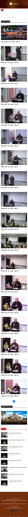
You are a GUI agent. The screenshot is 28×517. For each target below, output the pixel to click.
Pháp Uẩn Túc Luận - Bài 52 (9, 187)
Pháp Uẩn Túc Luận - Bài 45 (9, 333)
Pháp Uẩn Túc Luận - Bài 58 (9, 62)
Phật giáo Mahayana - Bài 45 (15, 481)
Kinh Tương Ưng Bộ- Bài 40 (15, 433)
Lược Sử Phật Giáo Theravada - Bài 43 (17, 467)
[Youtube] (15, 511)
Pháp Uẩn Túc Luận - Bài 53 (9, 166)
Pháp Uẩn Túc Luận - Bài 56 (9, 104)
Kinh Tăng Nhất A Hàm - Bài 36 (16, 446)
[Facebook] (13, 511)
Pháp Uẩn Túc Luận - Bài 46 (9, 312)
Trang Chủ (3, 17)
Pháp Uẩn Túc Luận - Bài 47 (9, 291)
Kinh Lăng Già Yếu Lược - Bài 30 (16, 474)
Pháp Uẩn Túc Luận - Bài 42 (9, 396)
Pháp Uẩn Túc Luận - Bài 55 (9, 125)
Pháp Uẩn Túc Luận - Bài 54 (9, 146)
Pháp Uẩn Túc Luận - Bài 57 (9, 83)
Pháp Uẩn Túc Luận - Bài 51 (9, 208)
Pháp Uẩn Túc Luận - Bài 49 (9, 250)
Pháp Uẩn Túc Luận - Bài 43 (9, 375)
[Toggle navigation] (2, 10)
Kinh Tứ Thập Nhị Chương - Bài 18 (17, 440)
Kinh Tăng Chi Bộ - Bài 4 (14, 453)
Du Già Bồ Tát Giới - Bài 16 (15, 460)
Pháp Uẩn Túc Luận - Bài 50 (9, 229)
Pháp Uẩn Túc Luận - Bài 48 (9, 271)
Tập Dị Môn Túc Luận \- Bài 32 (10, 41)
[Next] (25, 401)
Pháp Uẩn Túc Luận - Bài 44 (9, 354)
